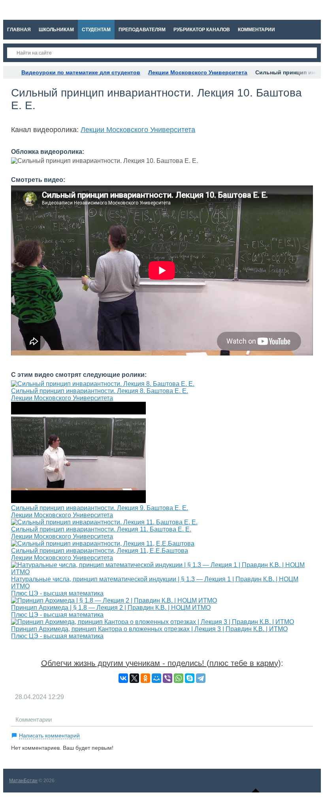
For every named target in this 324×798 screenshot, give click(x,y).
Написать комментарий (49, 735)
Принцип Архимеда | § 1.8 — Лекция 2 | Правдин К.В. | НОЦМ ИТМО (111, 607)
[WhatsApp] (178, 678)
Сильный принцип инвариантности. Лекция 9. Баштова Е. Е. (99, 508)
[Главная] (10, 72)
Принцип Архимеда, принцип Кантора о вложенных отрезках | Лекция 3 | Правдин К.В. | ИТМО (149, 629)
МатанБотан (23, 780)
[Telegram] (200, 678)
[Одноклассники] (145, 678)
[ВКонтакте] (123, 678)
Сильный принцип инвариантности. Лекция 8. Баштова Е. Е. (99, 391)
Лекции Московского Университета (138, 130)
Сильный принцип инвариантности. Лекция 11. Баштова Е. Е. (101, 529)
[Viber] (167, 678)
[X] (134, 678)
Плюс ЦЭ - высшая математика (57, 593)
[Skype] (189, 678)
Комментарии (33, 719)
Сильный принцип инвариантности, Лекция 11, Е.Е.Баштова (99, 550)
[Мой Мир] (156, 678)
